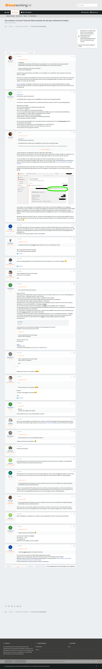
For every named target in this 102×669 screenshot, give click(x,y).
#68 (74, 283)
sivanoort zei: (21, 480)
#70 (74, 376)
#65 (74, 238)
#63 (74, 132)
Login (69, 646)
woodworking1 (8, 661)
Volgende (30, 52)
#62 (74, 92)
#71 (74, 403)
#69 (74, 352)
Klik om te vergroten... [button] (46, 149)
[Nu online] (10, 449)
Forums (37, 649)
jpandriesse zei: (21, 379)
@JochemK (20, 94)
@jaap (18, 84)
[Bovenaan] (94, 661)
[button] (33, 12)
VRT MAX (20, 322)
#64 (74, 225)
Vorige (8, 52)
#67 (74, 271)
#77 (74, 496)
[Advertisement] (40, 40)
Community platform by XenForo (19, 666)
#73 (74, 431)
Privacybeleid (79, 661)
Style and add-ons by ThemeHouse (41, 666)
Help (84, 661)
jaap (7, 22)
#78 (74, 513)
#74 (74, 446)
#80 (74, 545)
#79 (74, 526)
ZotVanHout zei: (22, 59)
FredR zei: (20, 332)
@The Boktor (48, 422)
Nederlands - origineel (20, 661)
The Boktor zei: (21, 286)
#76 (74, 471)
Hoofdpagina (38, 646)
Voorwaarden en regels (70, 661)
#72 (74, 419)
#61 (74, 56)
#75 (74, 459)
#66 (74, 258)
